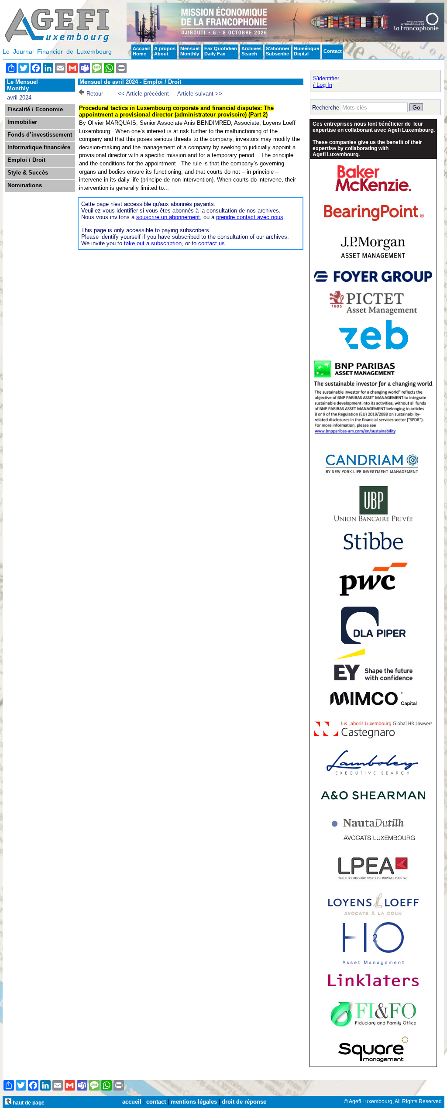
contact (156, 1101)
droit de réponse (244, 1101)
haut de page (28, 1102)
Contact (332, 51)
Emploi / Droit (26, 160)
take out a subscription (153, 243)
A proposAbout (164, 51)
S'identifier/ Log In (326, 81)
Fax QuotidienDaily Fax (220, 51)
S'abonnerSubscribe (277, 51)
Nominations (24, 185)
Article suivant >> (199, 93)
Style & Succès (27, 173)
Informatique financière (38, 147)
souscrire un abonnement (168, 217)
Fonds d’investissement (39, 135)
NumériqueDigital (306, 51)
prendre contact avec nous (249, 217)
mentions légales (194, 1101)
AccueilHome (141, 51)
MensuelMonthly (189, 51)
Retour (95, 93)
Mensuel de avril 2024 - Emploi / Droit (130, 82)
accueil (131, 1101)
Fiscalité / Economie (35, 109)
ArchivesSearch (251, 51)
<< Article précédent (143, 93)
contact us (211, 243)
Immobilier (22, 122)
